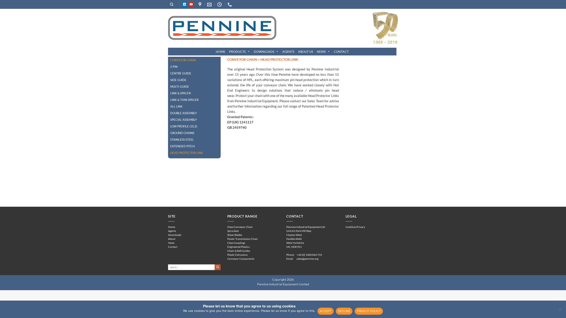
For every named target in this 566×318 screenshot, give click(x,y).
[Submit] (218, 267)
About (171, 238)
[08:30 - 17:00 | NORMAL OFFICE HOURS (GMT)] (220, 4)
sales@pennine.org (307, 258)
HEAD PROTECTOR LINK (186, 153)
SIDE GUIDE (178, 80)
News (171, 242)
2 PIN (174, 66)
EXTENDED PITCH (182, 146)
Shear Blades (234, 235)
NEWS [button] (321, 51)
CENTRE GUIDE (180, 73)
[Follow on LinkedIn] (184, 4)
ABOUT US (305, 51)
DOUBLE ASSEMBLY (183, 113)
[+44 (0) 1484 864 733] (230, 4)
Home (171, 227)
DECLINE (344, 311)
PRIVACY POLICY (369, 311)
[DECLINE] (560, 310)
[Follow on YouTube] (191, 4)
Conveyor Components (240, 258)
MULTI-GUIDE (179, 86)
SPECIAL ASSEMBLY (183, 119)
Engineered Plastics (238, 246)
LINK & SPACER (180, 93)
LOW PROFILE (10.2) (183, 126)
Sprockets (233, 231)
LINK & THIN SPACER (184, 100)
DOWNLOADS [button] (264, 51)
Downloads (174, 235)
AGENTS (288, 51)
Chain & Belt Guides (238, 250)
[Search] (171, 4)
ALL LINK (176, 106)
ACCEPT (325, 311)
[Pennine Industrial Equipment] (201, 4)
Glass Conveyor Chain (240, 227)
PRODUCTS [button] (237, 51)
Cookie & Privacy (355, 227)
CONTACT (341, 51)
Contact (172, 246)
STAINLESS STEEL (182, 139)
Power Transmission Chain (242, 238)
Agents (172, 231)
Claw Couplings (236, 242)
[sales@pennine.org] (210, 4)
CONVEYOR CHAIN (183, 60)
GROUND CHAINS (182, 133)
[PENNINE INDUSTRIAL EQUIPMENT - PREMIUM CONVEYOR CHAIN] (222, 27)
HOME (220, 51)
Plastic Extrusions (237, 254)
